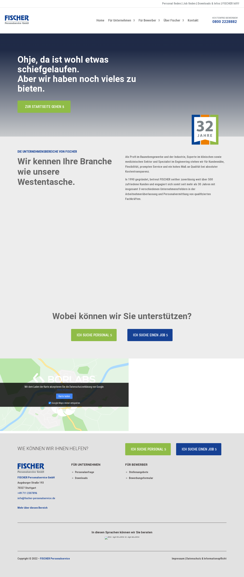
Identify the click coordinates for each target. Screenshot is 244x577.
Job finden (189, 3)
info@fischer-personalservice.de (36, 498)
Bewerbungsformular (141, 478)
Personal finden (171, 3)
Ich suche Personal (93, 335)
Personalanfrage (84, 472)
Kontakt (193, 20)
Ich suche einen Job (149, 335)
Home (100, 20)
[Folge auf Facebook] (8, 4)
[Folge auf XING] (15, 4)
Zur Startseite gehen (43, 107)
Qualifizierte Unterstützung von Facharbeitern (64, 258)
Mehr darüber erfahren (40, 278)
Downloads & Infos (209, 3)
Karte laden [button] (64, 396)
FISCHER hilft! (230, 3)
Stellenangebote (138, 472)
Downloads (81, 478)
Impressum (178, 558)
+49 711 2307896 (27, 493)
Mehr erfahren (64, 389)
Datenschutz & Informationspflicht (206, 558)
